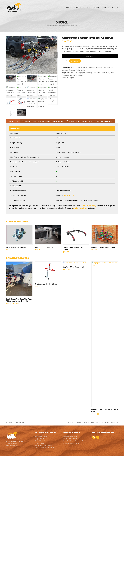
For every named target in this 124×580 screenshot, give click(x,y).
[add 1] (67, 60)
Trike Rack (105, 73)
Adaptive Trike (72, 73)
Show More (89, 56)
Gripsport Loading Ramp (16, 422)
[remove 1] (67, 62)
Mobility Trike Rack (93, 73)
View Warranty (68, 195)
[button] (112, 7)
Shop (54, 25)
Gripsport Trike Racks (77, 70)
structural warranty (89, 206)
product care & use (80, 208)
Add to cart (75, 61)
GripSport (81, 73)
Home (49, 25)
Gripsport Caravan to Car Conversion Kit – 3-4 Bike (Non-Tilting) (92, 422)
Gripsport (70, 78)
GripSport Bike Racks (79, 68)
